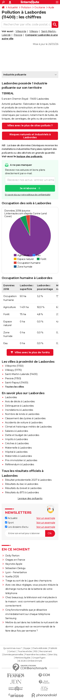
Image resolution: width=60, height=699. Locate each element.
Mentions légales (22, 658)
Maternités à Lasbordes (18, 456)
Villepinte (21, 31)
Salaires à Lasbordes (16, 430)
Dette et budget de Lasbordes (22, 435)
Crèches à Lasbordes (17, 443)
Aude (51, 7)
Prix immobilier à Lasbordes (21, 460)
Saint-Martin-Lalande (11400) (21, 374)
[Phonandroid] (44, 695)
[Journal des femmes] (16, 675)
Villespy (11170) (13, 369)
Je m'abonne (28, 188)
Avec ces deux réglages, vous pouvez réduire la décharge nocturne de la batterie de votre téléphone (31, 589)
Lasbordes (11, 397)
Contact (12, 651)
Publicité (53, 648)
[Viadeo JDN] (44, 689)
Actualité (13, 7)
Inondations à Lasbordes (19, 409)
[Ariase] (16, 695)
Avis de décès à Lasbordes (20, 401)
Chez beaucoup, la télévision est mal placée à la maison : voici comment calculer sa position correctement (31, 601)
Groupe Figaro (38, 658)
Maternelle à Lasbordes (18, 447)
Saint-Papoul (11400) (16, 382)
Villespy (33, 31)
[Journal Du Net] (16, 682)
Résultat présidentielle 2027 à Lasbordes (28, 479)
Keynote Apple (13, 563)
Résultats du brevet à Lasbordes (23, 488)
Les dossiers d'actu (17, 526)
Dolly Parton (12, 555)
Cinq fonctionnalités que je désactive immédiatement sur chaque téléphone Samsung (27, 614)
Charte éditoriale (39, 648)
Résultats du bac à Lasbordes (21, 484)
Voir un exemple (45, 518)
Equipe (27, 648)
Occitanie (39, 7)
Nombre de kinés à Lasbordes (22, 414)
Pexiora (18, 34)
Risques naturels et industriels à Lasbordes (30, 136)
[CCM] (44, 675)
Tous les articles (25, 651)
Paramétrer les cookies (35, 654)
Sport (10, 522)
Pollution (26, 7)
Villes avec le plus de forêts (32, 352)
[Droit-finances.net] (44, 682)
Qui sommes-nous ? (12, 648)
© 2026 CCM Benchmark (30, 661)
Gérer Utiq (52, 654)
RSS (36, 651)
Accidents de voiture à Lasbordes (23, 422)
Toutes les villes (14, 386)
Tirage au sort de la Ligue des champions (28, 580)
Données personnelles (13, 654)
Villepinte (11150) (14, 365)
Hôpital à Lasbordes (16, 451)
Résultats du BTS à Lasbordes (22, 492)
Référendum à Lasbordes (19, 464)
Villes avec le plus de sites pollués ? (30, 125)
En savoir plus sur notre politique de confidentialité (27, 194)
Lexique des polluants (30, 498)
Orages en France (15, 559)
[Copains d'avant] (16, 689)
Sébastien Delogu (15, 568)
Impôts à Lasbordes (16, 439)
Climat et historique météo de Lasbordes (28, 426)
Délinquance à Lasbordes (19, 405)
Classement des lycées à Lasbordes (25, 418)
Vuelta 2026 (12, 576)
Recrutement (45, 651)
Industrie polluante (14, 74)
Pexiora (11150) (13, 378)
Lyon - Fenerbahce (16, 572)
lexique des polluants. (29, 156)
